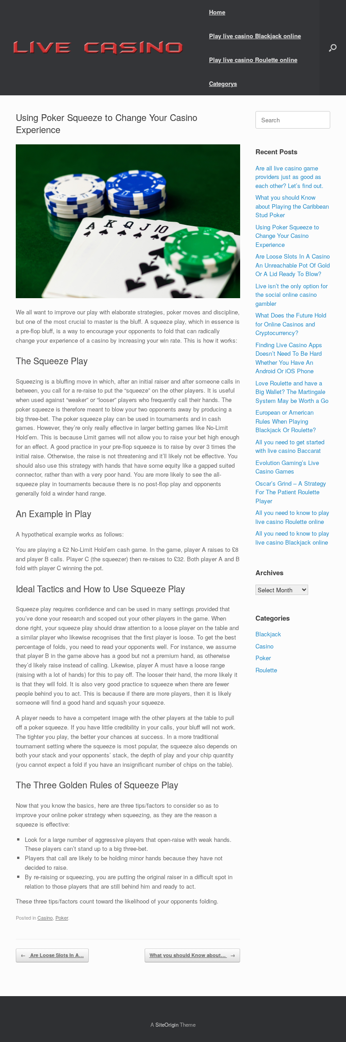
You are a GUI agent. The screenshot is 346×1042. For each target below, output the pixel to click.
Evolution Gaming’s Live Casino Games (287, 467)
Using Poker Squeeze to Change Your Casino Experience (287, 236)
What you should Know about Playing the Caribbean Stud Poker (292, 206)
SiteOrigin (166, 1024)
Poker (61, 917)
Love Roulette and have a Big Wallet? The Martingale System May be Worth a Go (291, 392)
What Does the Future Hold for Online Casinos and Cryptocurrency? (290, 324)
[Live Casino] (98, 47)
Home (217, 12)
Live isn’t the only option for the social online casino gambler (291, 295)
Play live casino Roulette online (253, 59)
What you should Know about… (192, 955)
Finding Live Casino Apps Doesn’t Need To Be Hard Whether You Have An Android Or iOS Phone (288, 358)
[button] (332, 47)
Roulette (266, 670)
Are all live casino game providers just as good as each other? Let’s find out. (289, 177)
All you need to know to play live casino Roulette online (292, 517)
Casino (45, 917)
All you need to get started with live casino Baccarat (289, 446)
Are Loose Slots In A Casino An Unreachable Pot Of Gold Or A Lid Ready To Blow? (292, 265)
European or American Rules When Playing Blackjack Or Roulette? (285, 421)
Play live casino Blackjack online (255, 35)
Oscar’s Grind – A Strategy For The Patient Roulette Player (290, 492)
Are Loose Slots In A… (52, 955)
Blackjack (268, 634)
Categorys (223, 83)
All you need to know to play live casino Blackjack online (292, 537)
